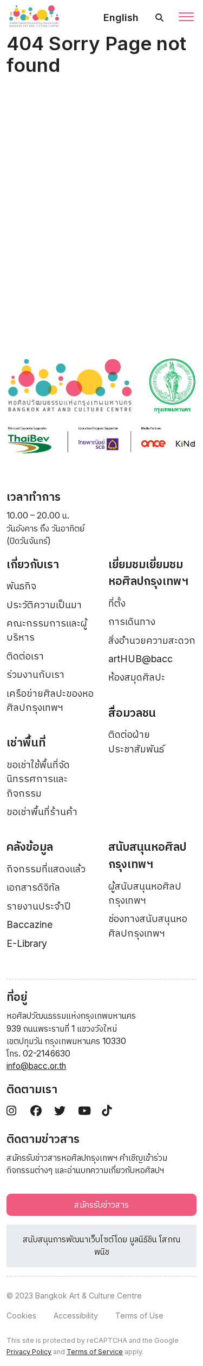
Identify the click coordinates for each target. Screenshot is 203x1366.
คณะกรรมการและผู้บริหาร (46, 630)
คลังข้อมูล (29, 846)
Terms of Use (139, 1315)
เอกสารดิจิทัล (33, 887)
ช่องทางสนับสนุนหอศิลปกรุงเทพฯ (147, 925)
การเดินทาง (131, 621)
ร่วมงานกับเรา (35, 674)
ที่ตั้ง (117, 603)
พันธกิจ (21, 585)
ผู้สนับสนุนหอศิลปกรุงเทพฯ (144, 893)
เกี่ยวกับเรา (32, 564)
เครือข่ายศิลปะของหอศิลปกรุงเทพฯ (50, 700)
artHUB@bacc (140, 658)
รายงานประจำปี (38, 906)
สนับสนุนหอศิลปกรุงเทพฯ (147, 855)
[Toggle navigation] (186, 18)
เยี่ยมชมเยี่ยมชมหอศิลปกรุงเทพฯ (148, 572)
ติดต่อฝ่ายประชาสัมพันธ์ (136, 741)
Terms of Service (95, 1352)
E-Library (26, 943)
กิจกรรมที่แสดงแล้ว (46, 868)
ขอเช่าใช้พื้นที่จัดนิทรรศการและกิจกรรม (38, 779)
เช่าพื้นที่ (25, 742)
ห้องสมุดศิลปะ (136, 677)
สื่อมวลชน (132, 712)
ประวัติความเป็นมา (44, 604)
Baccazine (29, 924)
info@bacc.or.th (36, 1066)
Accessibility (76, 1315)
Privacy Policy (28, 1352)
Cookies (21, 1315)
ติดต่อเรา (25, 656)
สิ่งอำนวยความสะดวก (151, 640)
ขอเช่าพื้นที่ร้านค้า (41, 811)
